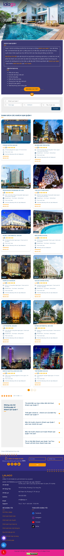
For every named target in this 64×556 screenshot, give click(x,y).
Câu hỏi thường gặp (8, 540)
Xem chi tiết (6, 158)
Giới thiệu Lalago (7, 512)
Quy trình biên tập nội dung (10, 536)
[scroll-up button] (32, 94)
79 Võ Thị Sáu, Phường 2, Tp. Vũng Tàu (29, 487)
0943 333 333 (17, 63)
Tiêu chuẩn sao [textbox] (50, 105)
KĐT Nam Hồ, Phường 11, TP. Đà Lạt (29, 491)
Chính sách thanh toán (9, 516)
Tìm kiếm (55, 108)
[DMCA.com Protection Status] (32, 554)
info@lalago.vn (22, 499)
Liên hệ (4, 544)
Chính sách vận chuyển (9, 520)
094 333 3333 (22, 495)
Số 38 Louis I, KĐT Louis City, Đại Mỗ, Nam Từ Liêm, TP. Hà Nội (36, 483)
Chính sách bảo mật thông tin (11, 528)
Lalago (27, 551)
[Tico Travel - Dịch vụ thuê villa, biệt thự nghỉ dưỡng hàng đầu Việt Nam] (9, 7)
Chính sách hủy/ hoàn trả (9, 524)
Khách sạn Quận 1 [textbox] (13, 101)
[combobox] (32, 101)
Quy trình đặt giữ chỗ (8, 532)
